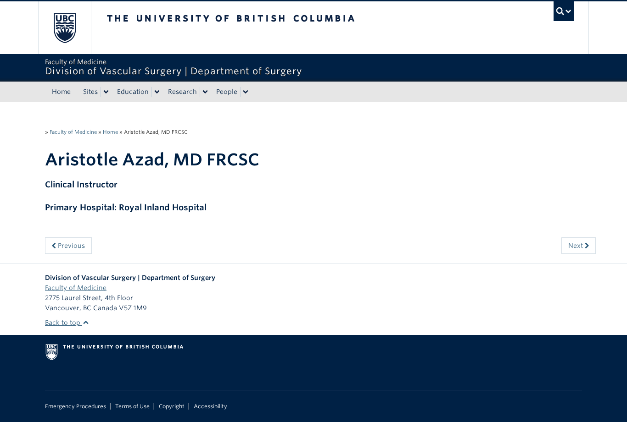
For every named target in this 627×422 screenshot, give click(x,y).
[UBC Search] (564, 11)
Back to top (63, 322)
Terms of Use (132, 406)
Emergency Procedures (75, 406)
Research (182, 91)
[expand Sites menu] (106, 92)
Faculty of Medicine (73, 132)
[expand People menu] (245, 92)
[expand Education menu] (156, 92)
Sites (90, 91)
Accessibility (210, 406)
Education (133, 91)
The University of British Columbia (64, 27)
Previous (70, 245)
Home (61, 91)
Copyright (172, 406)
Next (576, 245)
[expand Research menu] (205, 92)
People (226, 91)
